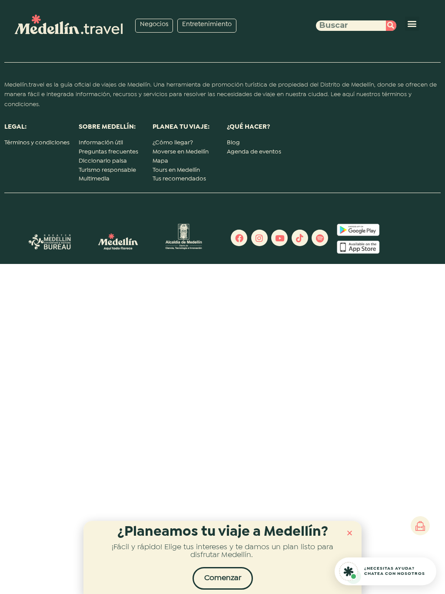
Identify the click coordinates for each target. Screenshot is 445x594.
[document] (222, 297)
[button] (349, 533)
